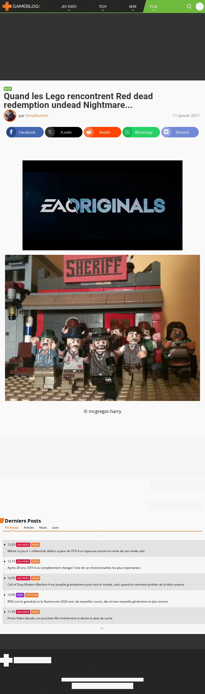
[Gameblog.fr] (20, 6)
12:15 (74, 564)
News (43, 527)
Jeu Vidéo (68, 6)
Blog (8, 88)
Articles (29, 527)
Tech (102, 6)
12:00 (88, 598)
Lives (55, 527)
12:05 (96, 581)
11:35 (60, 615)
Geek (132, 6)
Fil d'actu (12, 527)
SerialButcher (37, 115)
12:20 (76, 547)
